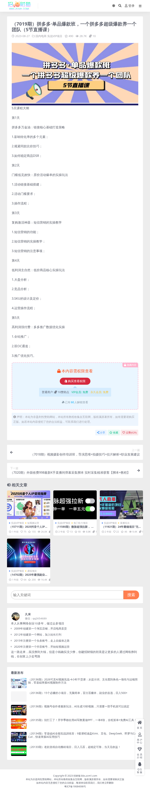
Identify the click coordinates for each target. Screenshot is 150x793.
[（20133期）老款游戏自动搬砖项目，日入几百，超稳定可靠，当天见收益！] (19, 750)
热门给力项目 (81, 523)
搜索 (131, 594)
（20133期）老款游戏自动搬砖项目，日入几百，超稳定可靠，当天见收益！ (74, 747)
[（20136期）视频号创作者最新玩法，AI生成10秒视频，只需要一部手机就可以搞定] (19, 710)
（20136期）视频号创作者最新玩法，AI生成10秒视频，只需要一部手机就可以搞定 (78, 706)
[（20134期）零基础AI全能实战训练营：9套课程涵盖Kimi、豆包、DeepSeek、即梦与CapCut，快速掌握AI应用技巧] (19, 737)
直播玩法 (124, 523)
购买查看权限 (77, 381)
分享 (102, 432)
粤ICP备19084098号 (75, 786)
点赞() (131, 432)
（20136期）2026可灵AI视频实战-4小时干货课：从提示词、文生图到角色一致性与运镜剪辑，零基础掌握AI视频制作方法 (83, 681)
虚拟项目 (32, 571)
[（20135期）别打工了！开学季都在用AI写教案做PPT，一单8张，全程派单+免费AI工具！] (19, 723)
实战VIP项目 (54, 36)
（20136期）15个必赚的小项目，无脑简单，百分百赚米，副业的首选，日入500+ (77, 693)
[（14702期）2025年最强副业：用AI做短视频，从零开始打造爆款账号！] (28, 553)
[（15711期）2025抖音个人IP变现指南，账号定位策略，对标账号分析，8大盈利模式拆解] (28, 504)
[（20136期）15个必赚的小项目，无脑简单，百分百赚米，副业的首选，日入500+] (19, 696)
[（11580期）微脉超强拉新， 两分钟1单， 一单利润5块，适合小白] (74, 504)
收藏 (115, 432)
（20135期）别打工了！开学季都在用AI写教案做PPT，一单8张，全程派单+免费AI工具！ (82, 720)
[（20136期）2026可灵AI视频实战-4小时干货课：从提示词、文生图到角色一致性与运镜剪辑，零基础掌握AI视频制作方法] (19, 683)
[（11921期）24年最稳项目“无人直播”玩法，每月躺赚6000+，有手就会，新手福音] (121, 504)
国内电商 (41, 36)
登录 (131, 5)
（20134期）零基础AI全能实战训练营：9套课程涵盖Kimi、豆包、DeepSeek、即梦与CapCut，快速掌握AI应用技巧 (83, 735)
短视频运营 (33, 523)
